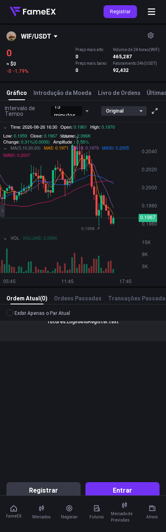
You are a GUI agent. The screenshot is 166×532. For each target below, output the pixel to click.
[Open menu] (151, 11)
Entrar (122, 490)
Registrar (120, 11)
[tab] (16, 94)
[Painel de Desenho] (2, 210)
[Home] (33, 11)
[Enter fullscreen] (155, 111)
